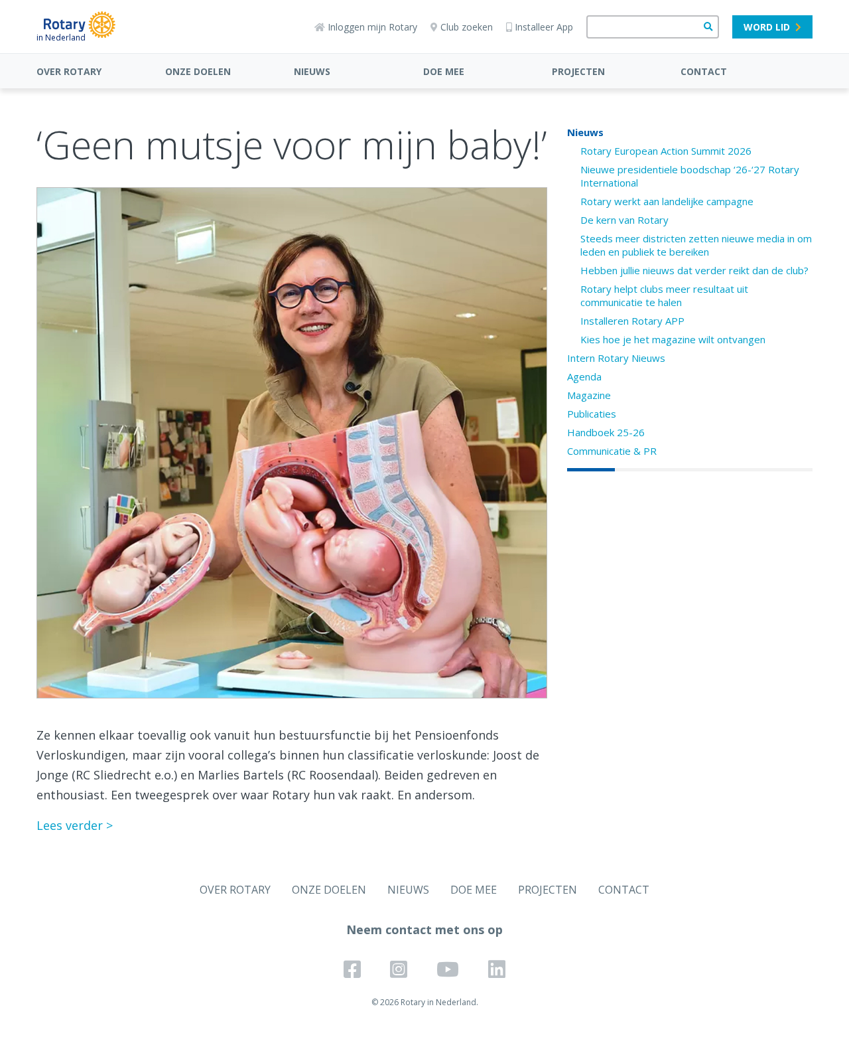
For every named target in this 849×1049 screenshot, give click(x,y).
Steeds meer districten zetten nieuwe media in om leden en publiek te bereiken (696, 245)
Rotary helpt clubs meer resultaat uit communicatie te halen (664, 295)
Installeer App (544, 27)
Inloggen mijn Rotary (372, 27)
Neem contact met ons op (424, 929)
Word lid (767, 27)
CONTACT (704, 71)
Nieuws (585, 132)
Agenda (584, 376)
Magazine (589, 395)
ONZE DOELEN (198, 71)
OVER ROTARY (68, 71)
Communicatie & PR (612, 450)
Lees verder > (74, 825)
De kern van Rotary (624, 219)
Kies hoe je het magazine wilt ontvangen (672, 339)
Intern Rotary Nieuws (616, 357)
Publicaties (591, 413)
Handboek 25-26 (606, 432)
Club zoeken (466, 27)
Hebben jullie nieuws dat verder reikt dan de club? (694, 270)
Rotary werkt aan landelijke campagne (666, 201)
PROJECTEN (578, 71)
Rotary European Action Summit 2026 (665, 150)
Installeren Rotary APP (632, 320)
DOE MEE (443, 71)
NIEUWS (312, 71)
